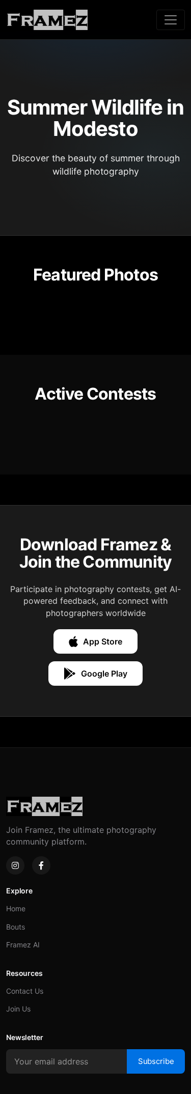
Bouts (15, 926)
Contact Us (24, 991)
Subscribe (156, 1061)
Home (15, 908)
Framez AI (23, 944)
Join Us (18, 1008)
